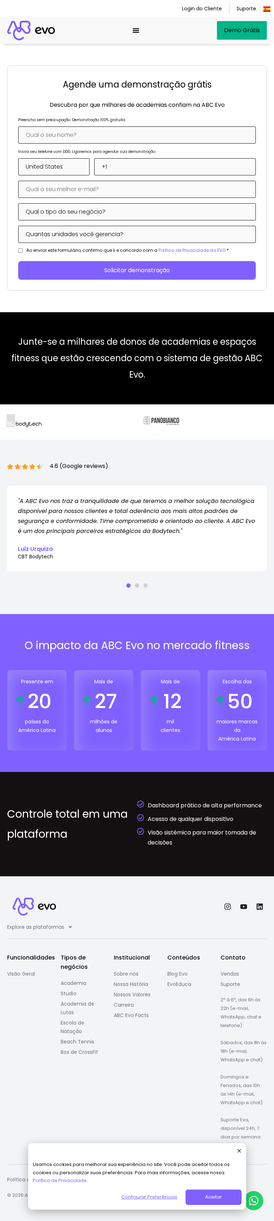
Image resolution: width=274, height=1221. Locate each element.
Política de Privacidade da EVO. (192, 250)
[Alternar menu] (135, 30)
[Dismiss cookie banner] (239, 1152)
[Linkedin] (260, 906)
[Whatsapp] (253, 1200)
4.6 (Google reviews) (79, 466)
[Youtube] (244, 906)
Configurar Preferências (149, 1196)
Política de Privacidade (60, 1180)
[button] (128, 585)
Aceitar (213, 1196)
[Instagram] (227, 906)
